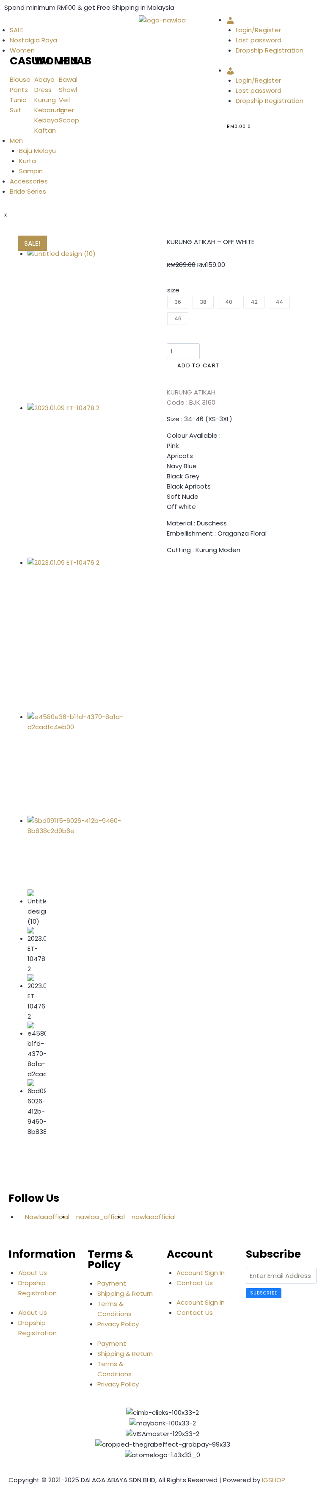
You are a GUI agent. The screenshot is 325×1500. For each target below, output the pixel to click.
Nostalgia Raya (33, 40)
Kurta (27, 160)
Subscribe (263, 1293)
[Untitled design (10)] (79, 326)
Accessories (29, 181)
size (173, 290)
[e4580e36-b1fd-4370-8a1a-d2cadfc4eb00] (79, 763)
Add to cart (198, 365)
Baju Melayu (37, 150)
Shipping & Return (125, 1293)
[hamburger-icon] (4, 22)
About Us (32, 1272)
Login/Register (258, 29)
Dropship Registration (269, 50)
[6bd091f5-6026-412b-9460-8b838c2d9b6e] (79, 848)
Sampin (31, 171)
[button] (169, 575)
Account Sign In (200, 1272)
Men (16, 140)
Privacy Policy (118, 1323)
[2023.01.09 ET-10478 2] (79, 480)
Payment (111, 1283)
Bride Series (28, 191)
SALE (16, 29)
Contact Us (194, 1282)
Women (22, 50)
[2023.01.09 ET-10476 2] (79, 635)
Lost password (258, 40)
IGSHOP (273, 1479)
